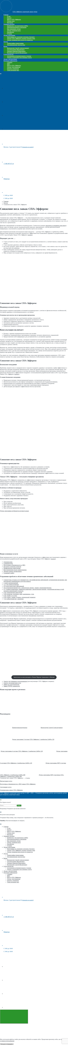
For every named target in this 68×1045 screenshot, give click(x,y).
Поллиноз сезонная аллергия (12, 566)
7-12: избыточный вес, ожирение (13, 599)
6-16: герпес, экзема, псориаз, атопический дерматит (19, 597)
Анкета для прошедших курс (12, 683)
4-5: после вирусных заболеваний (14, 586)
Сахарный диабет (9, 573)
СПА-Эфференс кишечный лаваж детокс (25, 11)
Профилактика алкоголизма (12, 568)
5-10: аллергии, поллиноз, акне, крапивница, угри (19, 594)
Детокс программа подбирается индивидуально (14, 511)
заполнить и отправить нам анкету (56, 225)
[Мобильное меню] (0, 73)
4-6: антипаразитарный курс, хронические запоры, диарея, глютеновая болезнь (27, 587)
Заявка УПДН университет (12, 686)
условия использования (7, 1041)
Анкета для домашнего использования (15, 681)
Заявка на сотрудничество (11, 684)
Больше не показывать (7, 1044)
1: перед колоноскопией (11, 583)
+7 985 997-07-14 (9, 163)
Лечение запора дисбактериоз (13, 571)
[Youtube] (17, 102)
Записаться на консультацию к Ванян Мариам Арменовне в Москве (34, 677)
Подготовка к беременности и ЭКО (14, 565)
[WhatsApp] (17, 129)
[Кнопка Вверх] (14, 1017)
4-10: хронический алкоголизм (13, 592)
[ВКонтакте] (17, 88)
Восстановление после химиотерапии (15, 570)
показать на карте (27, 147)
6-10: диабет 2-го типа (10, 595)
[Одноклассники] (17, 115)
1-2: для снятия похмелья (11, 584)
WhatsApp (7, 179)
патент (30, 235)
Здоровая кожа (8, 562)
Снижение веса (8, 563)
